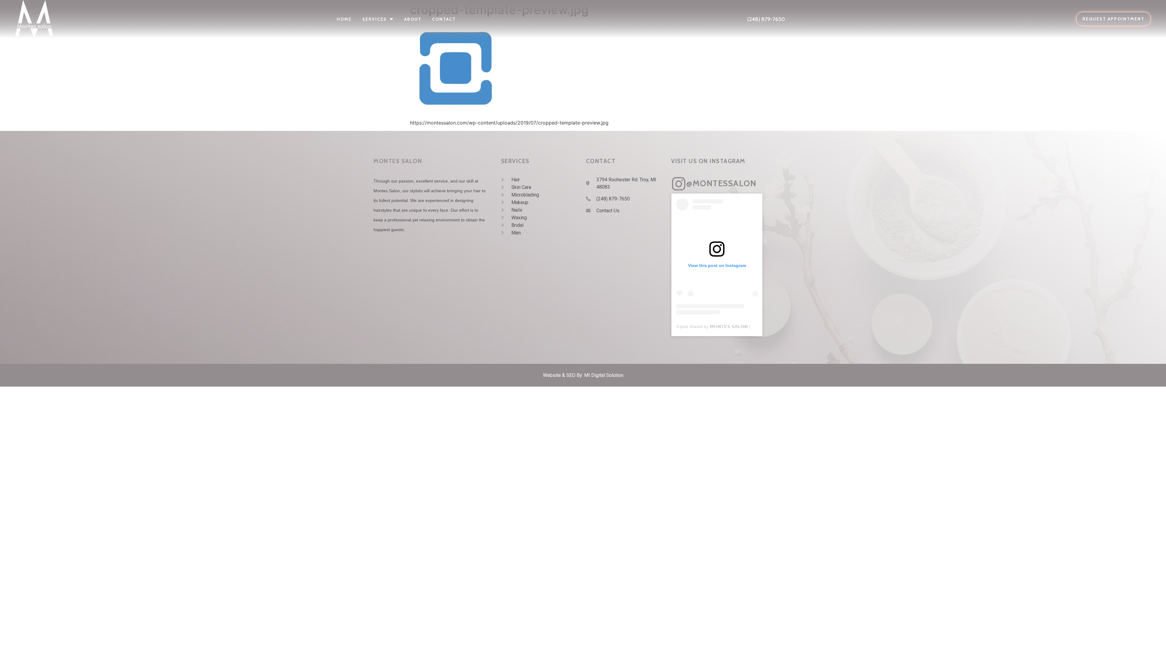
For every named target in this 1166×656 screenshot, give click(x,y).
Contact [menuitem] (444, 19)
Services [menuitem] (374, 19)
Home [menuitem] (344, 19)
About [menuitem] (412, 19)
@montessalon (721, 183)
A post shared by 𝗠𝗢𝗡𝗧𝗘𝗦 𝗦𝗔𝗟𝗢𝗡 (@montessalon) (728, 326)
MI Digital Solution (603, 375)
